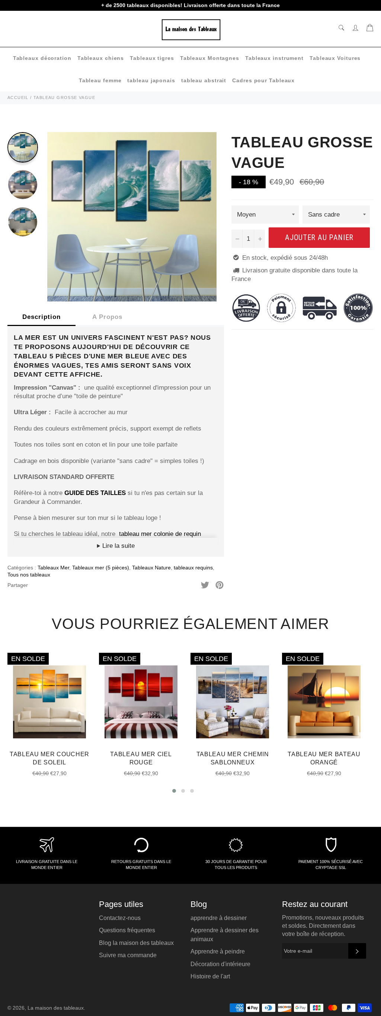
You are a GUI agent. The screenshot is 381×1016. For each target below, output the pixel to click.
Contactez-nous (120, 918)
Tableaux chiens (100, 58)
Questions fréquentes (127, 930)
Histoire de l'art (210, 976)
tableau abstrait (203, 80)
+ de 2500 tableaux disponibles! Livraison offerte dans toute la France (190, 5)
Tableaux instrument (274, 58)
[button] (174, 791)
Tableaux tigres (152, 58)
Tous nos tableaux (28, 575)
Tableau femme (100, 80)
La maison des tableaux (56, 1008)
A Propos (107, 316)
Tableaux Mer (53, 568)
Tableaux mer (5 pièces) (100, 568)
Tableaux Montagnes (209, 58)
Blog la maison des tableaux (136, 943)
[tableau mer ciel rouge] (118, 533)
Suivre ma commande (128, 955)
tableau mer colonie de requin (160, 533)
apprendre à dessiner (218, 918)
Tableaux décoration (42, 58)
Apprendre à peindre (217, 951)
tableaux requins (193, 568)
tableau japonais (151, 80)
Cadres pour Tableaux (263, 80)
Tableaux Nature (151, 568)
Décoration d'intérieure (220, 964)
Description (41, 316)
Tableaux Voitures (335, 58)
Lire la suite (117, 545)
